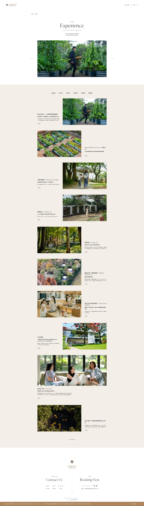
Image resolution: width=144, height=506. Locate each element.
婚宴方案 (76, 93)
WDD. (72, 499)
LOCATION (60, 485)
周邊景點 (91, 93)
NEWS (54, 485)
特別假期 (83, 93)
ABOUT (47, 485)
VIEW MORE (73, 439)
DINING (54, 488)
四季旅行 (68, 93)
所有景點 (53, 93)
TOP (72, 491)
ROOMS (47, 488)
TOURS (60, 488)
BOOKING (127, 4)
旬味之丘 (61, 93)
